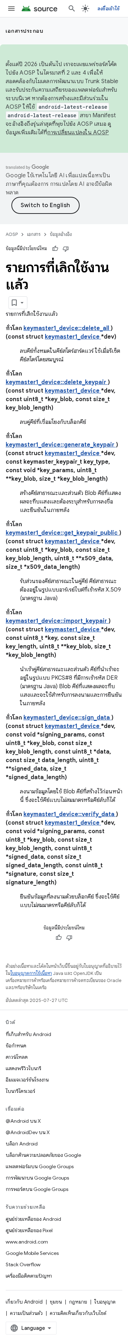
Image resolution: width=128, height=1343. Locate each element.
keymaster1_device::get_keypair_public (62, 532)
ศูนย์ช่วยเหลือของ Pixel (29, 1230)
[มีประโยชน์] (55, 248)
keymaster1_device (73, 336)
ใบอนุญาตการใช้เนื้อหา (31, 973)
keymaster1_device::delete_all (67, 328)
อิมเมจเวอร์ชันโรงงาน (27, 1080)
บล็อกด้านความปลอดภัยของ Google (43, 1155)
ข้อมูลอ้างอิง (61, 234)
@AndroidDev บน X (28, 1132)
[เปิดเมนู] (11, 8)
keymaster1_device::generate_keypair (61, 444)
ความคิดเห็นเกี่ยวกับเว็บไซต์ (78, 1313)
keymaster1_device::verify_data (69, 814)
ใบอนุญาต (105, 1302)
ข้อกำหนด (16, 1045)
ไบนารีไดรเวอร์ (20, 1091)
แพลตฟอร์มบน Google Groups (40, 1166)
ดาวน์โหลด (17, 1057)
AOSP (12, 234)
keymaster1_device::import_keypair (57, 621)
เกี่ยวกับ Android (24, 1302)
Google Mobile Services (32, 1253)
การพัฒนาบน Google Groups (37, 1178)
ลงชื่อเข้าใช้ (108, 8)
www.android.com (27, 1242)
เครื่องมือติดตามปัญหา (29, 1276)
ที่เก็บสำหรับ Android (28, 1034)
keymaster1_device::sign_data (67, 717)
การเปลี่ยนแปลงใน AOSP (78, 132)
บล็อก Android (22, 1143)
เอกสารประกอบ (24, 31)
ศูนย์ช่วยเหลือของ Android (33, 1219)
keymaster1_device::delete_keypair (57, 382)
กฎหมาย (78, 1302)
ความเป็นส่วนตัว (26, 1313)
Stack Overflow (23, 1264)
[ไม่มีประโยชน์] (65, 248)
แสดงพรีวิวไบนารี (23, 1068)
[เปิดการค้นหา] (72, 8)
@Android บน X (23, 1121)
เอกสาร (34, 234)
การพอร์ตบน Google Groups (37, 1189)
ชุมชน (56, 1302)
